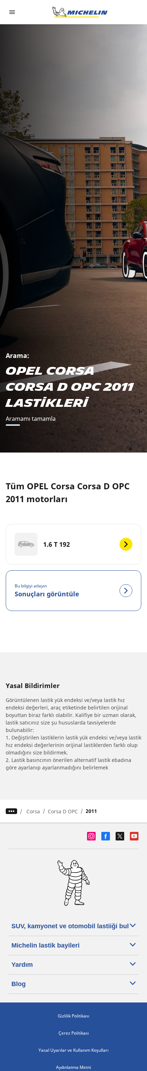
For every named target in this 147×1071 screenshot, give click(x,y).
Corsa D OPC (63, 811)
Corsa (33, 811)
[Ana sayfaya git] (79, 12)
